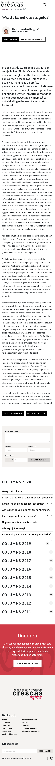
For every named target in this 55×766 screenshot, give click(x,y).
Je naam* (8, 446)
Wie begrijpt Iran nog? (13, 528)
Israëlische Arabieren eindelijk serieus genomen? (27, 497)
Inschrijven (45, 751)
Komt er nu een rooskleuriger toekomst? (23, 503)
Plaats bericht (38, 460)
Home (4, 720)
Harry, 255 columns (12, 491)
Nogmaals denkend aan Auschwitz (19, 522)
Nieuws (25, 722)
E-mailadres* (32, 446)
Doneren (25, 725)
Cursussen (6, 722)
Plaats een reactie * (12, 431)
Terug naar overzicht (32, 39)
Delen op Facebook (13, 413)
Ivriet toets (6, 731)
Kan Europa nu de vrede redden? (19, 516)
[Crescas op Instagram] (51, 758)
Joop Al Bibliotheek (29, 720)
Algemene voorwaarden (31, 731)
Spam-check (9, 456)
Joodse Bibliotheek (9, 734)
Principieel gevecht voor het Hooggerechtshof (26, 534)
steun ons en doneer (27, 664)
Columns (5, 9)
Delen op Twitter (36, 413)
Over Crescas (7, 728)
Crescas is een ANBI (29, 728)
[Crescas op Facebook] (48, 758)
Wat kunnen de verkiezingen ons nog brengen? (26, 509)
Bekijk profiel (10, 39)
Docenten (6, 725)
